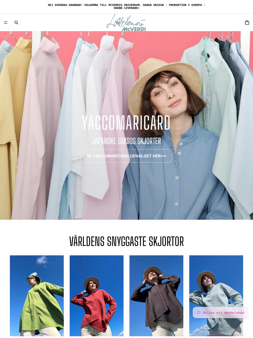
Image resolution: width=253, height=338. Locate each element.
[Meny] (5, 22)
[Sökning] (16, 22)
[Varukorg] (247, 22)
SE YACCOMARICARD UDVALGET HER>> (126, 155)
